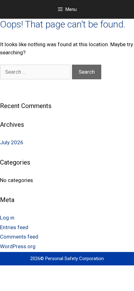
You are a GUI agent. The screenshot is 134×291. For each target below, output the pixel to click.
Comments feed (19, 237)
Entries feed (14, 227)
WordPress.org (18, 246)
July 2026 (11, 142)
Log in (7, 218)
